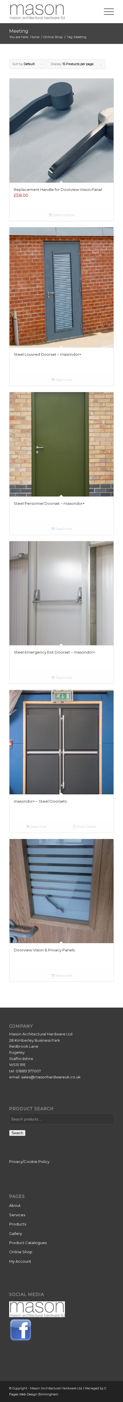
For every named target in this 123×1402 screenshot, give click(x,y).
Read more (63, 380)
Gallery (15, 1233)
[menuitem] (106, 11)
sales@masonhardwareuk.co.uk (51, 1077)
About (15, 1205)
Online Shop (20, 1252)
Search (17, 1133)
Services (17, 1215)
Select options (63, 215)
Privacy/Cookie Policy (29, 1161)
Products (17, 1224)
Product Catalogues (28, 1242)
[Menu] (106, 11)
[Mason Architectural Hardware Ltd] (51, 11)
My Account (20, 1261)
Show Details (86, 827)
